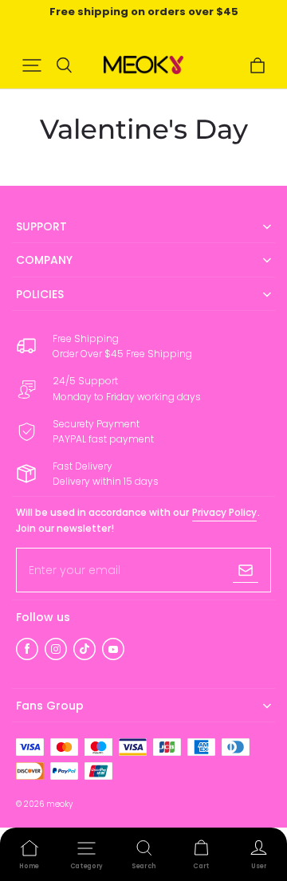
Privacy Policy (224, 512)
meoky (59, 804)
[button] (32, 65)
